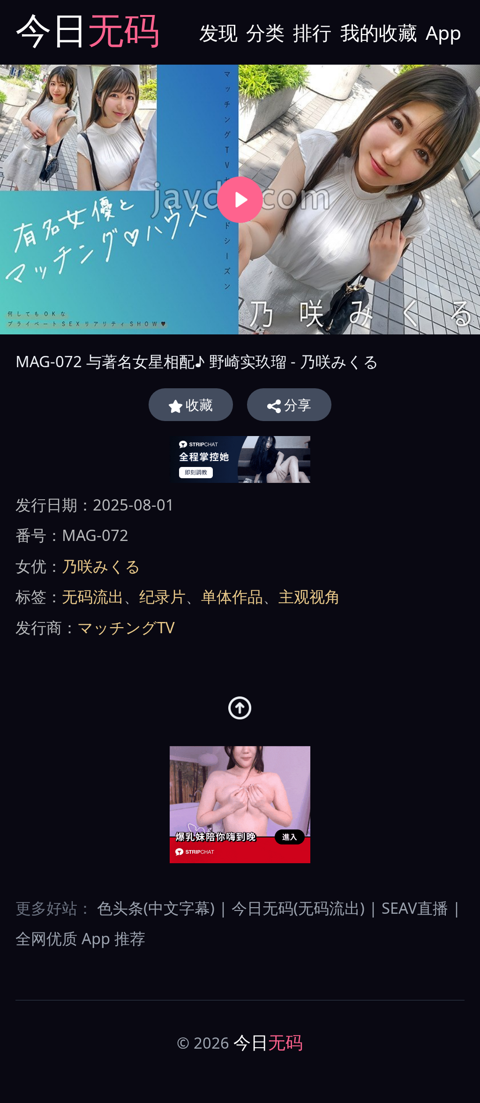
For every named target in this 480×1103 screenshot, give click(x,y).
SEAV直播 (415, 907)
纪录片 (162, 596)
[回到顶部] (239, 707)
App (443, 32)
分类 (265, 32)
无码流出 (93, 596)
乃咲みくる (101, 566)
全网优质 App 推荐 (80, 938)
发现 (218, 32)
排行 (312, 32)
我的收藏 (378, 32)
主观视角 (309, 596)
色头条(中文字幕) (156, 907)
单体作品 (232, 596)
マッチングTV (126, 627)
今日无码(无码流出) (298, 907)
